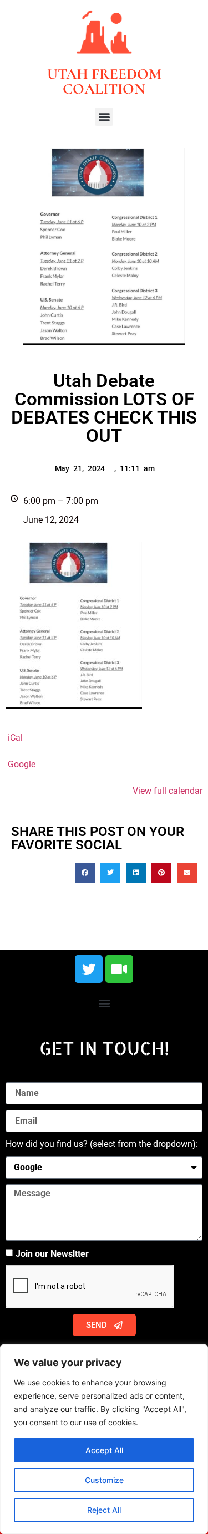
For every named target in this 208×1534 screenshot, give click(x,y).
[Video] (119, 969)
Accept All (104, 1450)
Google (21, 764)
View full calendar (167, 791)
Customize (104, 1480)
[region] (104, 1439)
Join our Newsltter (52, 1253)
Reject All (104, 1510)
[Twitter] (89, 969)
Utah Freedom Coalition (104, 81)
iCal (15, 737)
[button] (104, 117)
